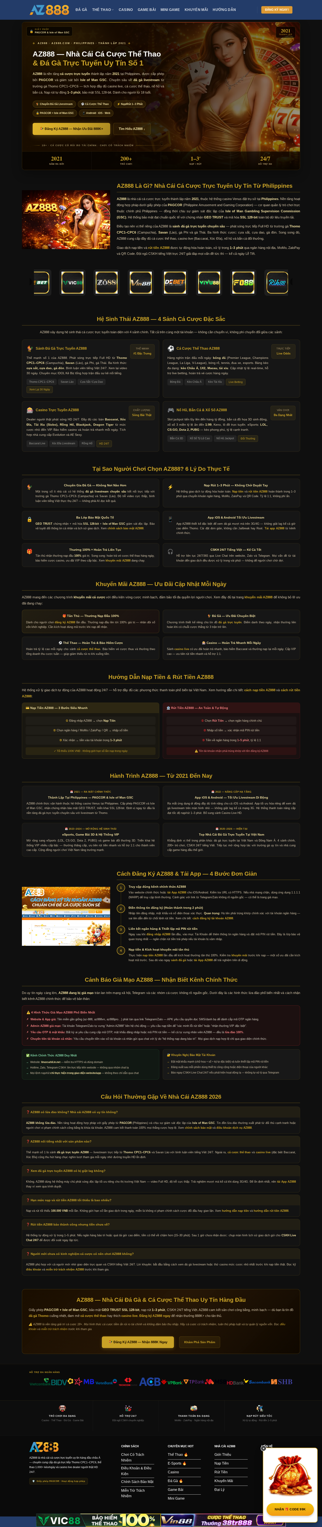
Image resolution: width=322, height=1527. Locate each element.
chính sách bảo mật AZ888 (125, 528)
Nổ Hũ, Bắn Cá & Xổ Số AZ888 (202, 410)
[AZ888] (49, 10)
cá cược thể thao (89, 649)
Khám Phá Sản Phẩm (199, 1342)
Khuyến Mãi (196, 10)
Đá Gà (81, 10)
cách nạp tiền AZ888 (259, 690)
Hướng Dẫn (224, 10)
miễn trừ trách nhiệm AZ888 (65, 1269)
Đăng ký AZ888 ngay (154, 1316)
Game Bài (147, 10)
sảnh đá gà (178, 960)
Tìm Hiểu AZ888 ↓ (132, 129)
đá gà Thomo (39, 1316)
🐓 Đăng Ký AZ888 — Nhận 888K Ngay (137, 1342)
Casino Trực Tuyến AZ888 (57, 410)
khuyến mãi (239, 955)
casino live (181, 649)
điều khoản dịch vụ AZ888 (234, 1127)
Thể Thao (101, 10)
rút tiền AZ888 (159, 248)
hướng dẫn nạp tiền (235, 1210)
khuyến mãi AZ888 (118, 560)
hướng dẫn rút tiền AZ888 (271, 1210)
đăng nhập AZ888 (158, 934)
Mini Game (170, 10)
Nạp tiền (237, 491)
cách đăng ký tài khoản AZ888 (213, 918)
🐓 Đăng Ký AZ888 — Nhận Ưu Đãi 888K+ (71, 129)
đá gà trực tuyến (230, 622)
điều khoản (33, 1269)
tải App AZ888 (176, 892)
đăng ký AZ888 (65, 622)
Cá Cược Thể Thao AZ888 (198, 348)
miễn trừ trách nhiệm (54, 1329)
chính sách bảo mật (198, 1127)
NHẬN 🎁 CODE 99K (290, 1509)
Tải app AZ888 (274, 528)
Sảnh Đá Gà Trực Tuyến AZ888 (61, 348)
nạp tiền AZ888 (153, 955)
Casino (126, 10)
